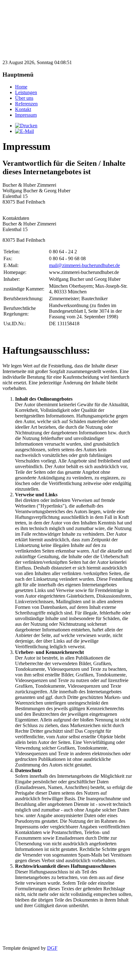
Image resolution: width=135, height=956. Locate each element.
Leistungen (26, 92)
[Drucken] (26, 125)
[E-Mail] (24, 131)
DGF (52, 948)
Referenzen (26, 103)
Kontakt (23, 109)
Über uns (24, 98)
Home (21, 86)
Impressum (26, 115)
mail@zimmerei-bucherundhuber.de (84, 265)
